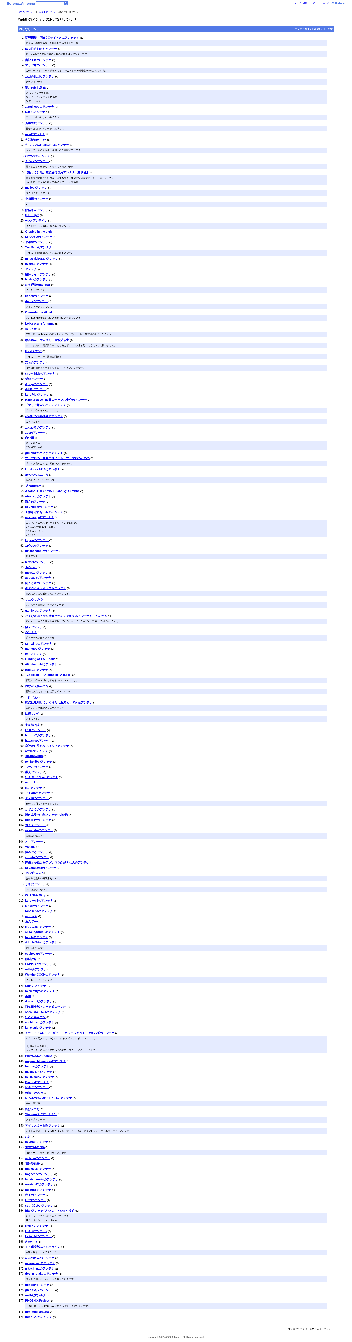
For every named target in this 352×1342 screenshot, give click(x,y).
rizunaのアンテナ (36, 1141)
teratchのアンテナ (37, 562)
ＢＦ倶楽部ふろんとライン (42, 1246)
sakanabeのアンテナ (39, 830)
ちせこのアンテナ (37, 766)
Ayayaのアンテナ (36, 384)
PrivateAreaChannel (39, 1056)
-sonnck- (31, 916)
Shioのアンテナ (35, 985)
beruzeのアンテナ (37, 1066)
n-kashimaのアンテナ (39, 1268)
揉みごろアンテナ (37, 852)
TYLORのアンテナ (37, 792)
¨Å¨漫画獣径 (33, 485)
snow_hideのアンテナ (40, 373)
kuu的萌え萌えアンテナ (41, 48)
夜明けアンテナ (35, 389)
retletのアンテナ (36, 969)
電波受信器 (32, 1163)
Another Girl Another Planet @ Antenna (52, 491)
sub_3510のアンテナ (39, 1205)
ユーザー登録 (300, 3)
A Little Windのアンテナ (41, 942)
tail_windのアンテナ (38, 643)
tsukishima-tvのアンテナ (41, 1179)
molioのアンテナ (36, 187)
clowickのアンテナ (37, 156)
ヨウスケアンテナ (37, 545)
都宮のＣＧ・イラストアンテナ (45, 588)
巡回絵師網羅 (34, 756)
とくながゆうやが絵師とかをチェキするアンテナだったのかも (66, 615)
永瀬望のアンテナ (37, 242)
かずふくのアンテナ (38, 809)
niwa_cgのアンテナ (38, 496)
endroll (30, 782)
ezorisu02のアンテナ (39, 1184)
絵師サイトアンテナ (38, 274)
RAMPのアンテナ (37, 905)
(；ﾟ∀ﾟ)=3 (32, 215)
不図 (28, 996)
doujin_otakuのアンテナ (41, 1273)
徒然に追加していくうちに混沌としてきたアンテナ (59, 702)
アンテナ (31, 269)
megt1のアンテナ (36, 572)
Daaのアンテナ (35, 111)
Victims (30, 846)
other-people (34, 1092)
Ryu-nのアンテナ (36, 1225)
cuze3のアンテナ (36, 263)
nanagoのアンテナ (37, 648)
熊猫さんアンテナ (37, 210)
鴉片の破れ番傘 (35, 87)
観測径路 (31, 959)
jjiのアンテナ (33, 787)
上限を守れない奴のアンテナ (44, 512)
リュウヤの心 (34, 599)
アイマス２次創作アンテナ (42, 1125)
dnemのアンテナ (36, 301)
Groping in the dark (38, 231)
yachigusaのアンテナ (39, 1022)
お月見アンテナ (35, 825)
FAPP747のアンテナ (39, 964)
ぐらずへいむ (34, 872)
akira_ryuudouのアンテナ (42, 932)
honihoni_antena (37, 1311)
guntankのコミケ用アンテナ (44, 453)
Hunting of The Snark (40, 659)
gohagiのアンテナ (37, 1284)
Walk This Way (35, 895)
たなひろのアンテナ (38, 427)
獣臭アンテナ (34, 772)
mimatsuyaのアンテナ (40, 991)
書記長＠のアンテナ (38, 60)
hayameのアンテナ (38, 740)
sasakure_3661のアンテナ (43, 1012)
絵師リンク (32, 713)
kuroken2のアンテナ (39, 900)
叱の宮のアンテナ (37, 1087)
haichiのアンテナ (36, 937)
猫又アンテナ (34, 627)
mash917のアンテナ (38, 1071)
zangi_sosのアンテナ (39, 106)
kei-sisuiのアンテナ (38, 1027)
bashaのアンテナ (36, 279)
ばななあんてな (35, 1017)
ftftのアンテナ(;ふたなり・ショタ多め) (50, 1210)
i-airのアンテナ (35, 134)
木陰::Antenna (35, 1147)
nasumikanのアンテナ (40, 1263)
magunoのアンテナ (38, 1189)
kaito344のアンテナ (38, 1236)
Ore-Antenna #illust (38, 312)
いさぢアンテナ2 (36, 1231)
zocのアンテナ (35, 432)
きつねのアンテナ (37, 161)
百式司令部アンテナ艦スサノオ (45, 1006)
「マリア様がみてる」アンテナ (45, 405)
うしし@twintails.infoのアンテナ (47, 144)
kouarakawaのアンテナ (41, 867)
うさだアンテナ (35, 884)
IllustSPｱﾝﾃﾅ (33, 351)
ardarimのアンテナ (37, 1158)
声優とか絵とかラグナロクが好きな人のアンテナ (57, 862)
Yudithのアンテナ (48, 11)
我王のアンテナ (35, 1194)
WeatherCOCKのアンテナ (42, 974)
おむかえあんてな (37, 686)
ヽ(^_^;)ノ (32, 697)
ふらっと (31, 567)
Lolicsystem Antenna (39, 323)
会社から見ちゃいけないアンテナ (47, 745)
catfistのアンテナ (36, 751)
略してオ (31, 328)
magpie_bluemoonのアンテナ (45, 1061)
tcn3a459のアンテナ (38, 761)
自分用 (29, 437)
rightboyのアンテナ (38, 819)
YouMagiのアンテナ (38, 247)
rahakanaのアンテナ (39, 911)
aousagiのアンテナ (38, 577)
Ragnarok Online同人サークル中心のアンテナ (56, 399)
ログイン (314, 3)
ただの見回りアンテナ (39, 76)
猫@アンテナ (34, 378)
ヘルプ (325, 3)
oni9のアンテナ (35, 1295)
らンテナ (31, 632)
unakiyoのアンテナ (38, 1168)
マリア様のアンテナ (38, 65)
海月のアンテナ (35, 501)
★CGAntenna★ (36, 139)
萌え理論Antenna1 (37, 284)
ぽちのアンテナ (35, 362)
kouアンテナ (33, 654)
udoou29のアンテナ (38, 1317)
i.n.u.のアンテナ (35, 730)
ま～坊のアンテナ (37, 798)
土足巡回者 (32, 725)
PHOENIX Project (37, 1300)
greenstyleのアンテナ (39, 1290)
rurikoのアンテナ (36, 669)
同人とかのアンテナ (38, 583)
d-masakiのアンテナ (38, 1001)
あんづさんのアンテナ (39, 1257)
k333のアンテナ (35, 1200)
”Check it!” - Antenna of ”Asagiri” (48, 674)
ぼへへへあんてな (37, 474)
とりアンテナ (34, 841)
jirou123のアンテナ (38, 926)
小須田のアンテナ (37, 198)
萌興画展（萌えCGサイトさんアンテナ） (52, 37)
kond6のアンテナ (37, 295)
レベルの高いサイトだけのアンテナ (48, 1097)
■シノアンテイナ (36, 220)
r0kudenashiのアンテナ (41, 664)
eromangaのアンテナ (39, 517)
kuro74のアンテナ (37, 394)
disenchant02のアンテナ (42, 550)
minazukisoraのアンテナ (41, 258)
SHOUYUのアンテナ (39, 236)
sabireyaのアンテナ (38, 953)
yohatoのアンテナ (37, 857)
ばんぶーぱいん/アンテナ (41, 777)
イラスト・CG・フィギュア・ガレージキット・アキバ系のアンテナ (70, 1032)
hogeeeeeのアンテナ (39, 1174)
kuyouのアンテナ (37, 540)
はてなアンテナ (27, 11)
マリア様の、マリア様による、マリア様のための (57, 458)
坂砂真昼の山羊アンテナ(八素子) (46, 814)
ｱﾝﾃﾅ (28, 1136)
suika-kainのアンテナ (39, 1076)
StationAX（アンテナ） (41, 1114)
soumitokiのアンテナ (39, 506)
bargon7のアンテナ (38, 735)
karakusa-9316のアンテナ (42, 469)
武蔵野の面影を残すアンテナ (44, 416)
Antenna (31, 1241)
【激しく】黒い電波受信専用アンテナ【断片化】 (57, 172)
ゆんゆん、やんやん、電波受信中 (47, 340)
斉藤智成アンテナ (37, 123)
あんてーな (32, 921)
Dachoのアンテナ (37, 1082)
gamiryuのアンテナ (38, 610)
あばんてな (32, 1109)
